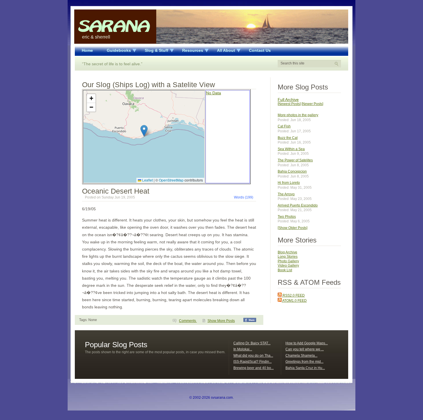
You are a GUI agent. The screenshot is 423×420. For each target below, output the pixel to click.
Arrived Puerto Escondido (298, 205)
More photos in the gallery (298, 115)
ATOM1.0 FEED (294, 301)
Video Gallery (288, 266)
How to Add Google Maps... (306, 343)
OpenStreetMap (171, 179)
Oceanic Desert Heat (115, 191)
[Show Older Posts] (292, 228)
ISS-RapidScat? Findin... (252, 362)
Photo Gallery (288, 261)
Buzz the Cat (288, 138)
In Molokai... (242, 349)
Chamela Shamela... (301, 356)
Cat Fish (284, 126)
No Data (213, 93)
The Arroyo (286, 194)
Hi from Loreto (289, 183)
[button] (144, 131)
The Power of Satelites (295, 160)
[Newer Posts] (312, 104)
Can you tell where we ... (304, 349)
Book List (285, 270)
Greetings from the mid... (304, 362)
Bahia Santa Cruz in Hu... (305, 368)
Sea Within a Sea (291, 149)
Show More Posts (221, 321)
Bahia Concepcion (292, 171)
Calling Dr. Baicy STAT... (251, 343)
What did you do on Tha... (253, 356)
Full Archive (288, 99)
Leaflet (147, 179)
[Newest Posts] (289, 104)
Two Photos (287, 217)
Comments (188, 321)
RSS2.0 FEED (293, 295)
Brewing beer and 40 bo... (253, 368)
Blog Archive (287, 252)
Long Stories (288, 257)
